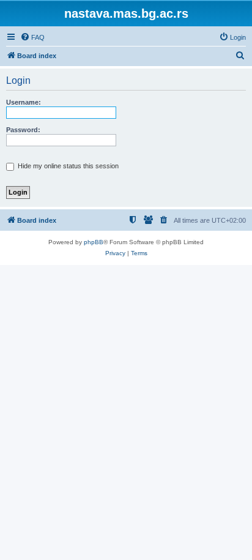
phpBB (93, 242)
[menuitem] (32, 37)
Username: (23, 102)
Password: (23, 129)
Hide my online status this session (67, 166)
